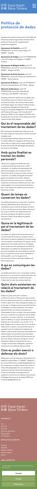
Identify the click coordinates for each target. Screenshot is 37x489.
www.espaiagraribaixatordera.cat (13, 138)
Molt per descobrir (8, 431)
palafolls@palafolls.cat (26, 363)
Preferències (18, 484)
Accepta (18, 473)
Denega (18, 479)
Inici (2, 424)
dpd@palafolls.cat (14, 380)
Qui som (4, 426)
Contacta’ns (5, 436)
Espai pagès (5, 433)
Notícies (4, 429)
